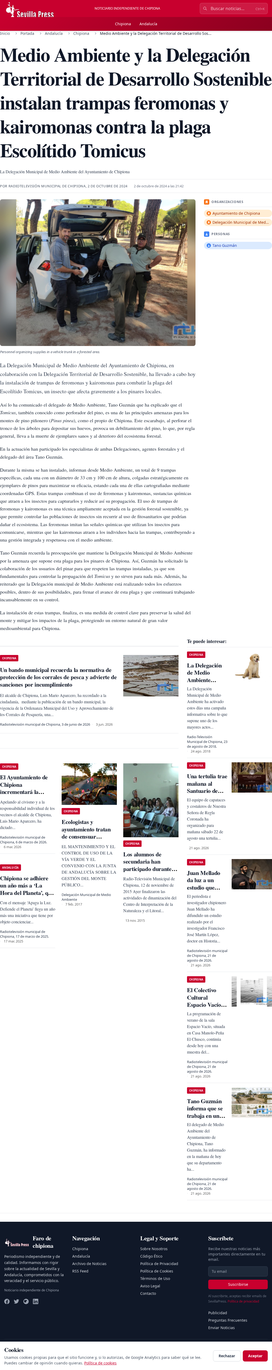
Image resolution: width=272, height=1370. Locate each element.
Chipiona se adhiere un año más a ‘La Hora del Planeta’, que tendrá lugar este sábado (27, 893)
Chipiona (123, 23)
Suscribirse (238, 1284)
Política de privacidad (243, 1301)
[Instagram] (26, 1301)
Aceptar (255, 1355)
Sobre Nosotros (154, 1248)
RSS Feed (80, 1271)
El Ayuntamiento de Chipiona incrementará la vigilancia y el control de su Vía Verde (26, 792)
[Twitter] (16, 1301)
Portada (27, 33)
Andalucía (148, 23)
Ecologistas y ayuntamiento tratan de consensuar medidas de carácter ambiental (86, 836)
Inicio (5, 33)
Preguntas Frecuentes (227, 1320)
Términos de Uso (155, 1278)
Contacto (148, 1293)
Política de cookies (100, 1362)
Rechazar (227, 1355)
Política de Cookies (156, 1271)
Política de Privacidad (159, 1263)
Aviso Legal (150, 1285)
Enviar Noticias (221, 1327)
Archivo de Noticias (89, 1263)
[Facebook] (7, 1301)
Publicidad (217, 1312)
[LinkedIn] (35, 1301)
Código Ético (151, 1256)
